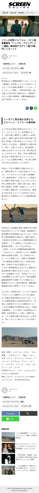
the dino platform (22, 490)
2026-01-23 (13, 56)
